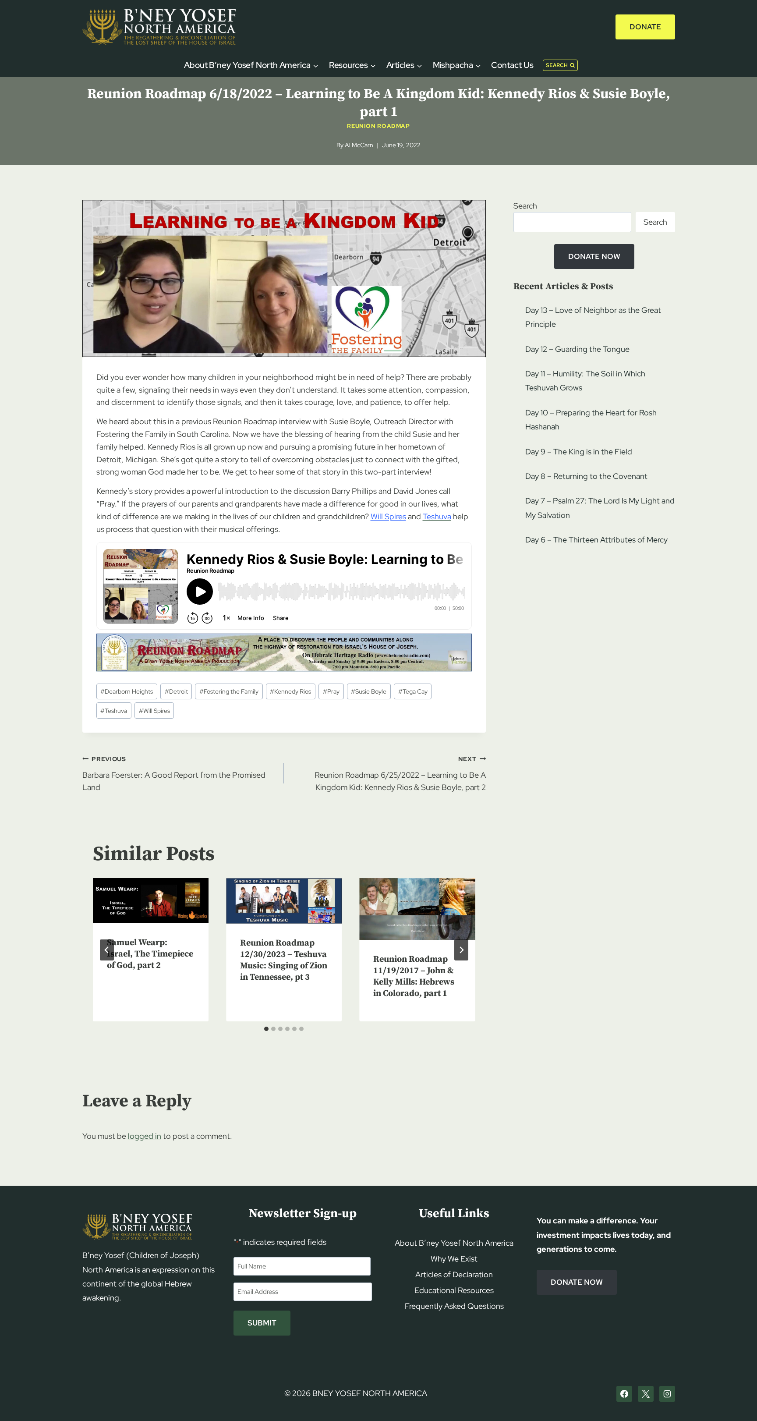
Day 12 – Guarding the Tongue (577, 349)
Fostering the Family (228, 691)
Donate (645, 27)
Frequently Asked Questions (454, 1306)
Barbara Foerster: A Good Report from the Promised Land (173, 774)
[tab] (266, 1029)
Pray (331, 691)
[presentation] (151, 900)
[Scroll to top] (735, 1397)
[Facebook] (624, 1394)
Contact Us (512, 65)
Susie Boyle (368, 691)
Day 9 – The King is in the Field (578, 451)
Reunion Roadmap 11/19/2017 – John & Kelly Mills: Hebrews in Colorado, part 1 (413, 976)
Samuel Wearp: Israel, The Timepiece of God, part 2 (150, 954)
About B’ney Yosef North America (454, 1243)
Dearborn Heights (126, 691)
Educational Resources (454, 1290)
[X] (646, 1394)
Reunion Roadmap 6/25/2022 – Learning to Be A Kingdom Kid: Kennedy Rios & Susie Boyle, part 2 (400, 774)
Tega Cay (413, 691)
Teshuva (113, 710)
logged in (144, 1136)
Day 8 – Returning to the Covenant (586, 476)
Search (525, 206)
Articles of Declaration (454, 1274)
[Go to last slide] (107, 949)
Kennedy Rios (290, 691)
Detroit (176, 691)
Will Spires (388, 516)
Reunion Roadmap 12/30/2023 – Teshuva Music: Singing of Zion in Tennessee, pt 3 (283, 960)
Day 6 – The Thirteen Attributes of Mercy (596, 540)
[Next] (461, 949)
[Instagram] (667, 1394)
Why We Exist (454, 1259)
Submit (262, 1323)
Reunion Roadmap (378, 126)
